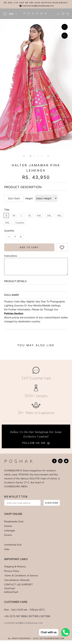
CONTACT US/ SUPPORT (18, 584)
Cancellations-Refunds (17, 580)
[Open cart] (68, 13)
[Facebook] (54, 461)
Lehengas (9, 530)
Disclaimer (11, 294)
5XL (7, 222)
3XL (49, 215)
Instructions (10, 255)
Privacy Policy (11, 571)
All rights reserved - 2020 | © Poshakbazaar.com (36, 638)
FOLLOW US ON (33, 442)
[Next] (48, 156)
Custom (19, 222)
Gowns (8, 535)
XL (29, 215)
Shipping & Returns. (15, 566)
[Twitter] (66, 461)
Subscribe (51, 503)
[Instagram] (60, 461)
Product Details (15, 281)
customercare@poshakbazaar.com (38, 6)
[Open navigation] (5, 13)
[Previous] (23, 156)
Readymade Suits (14, 521)
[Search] (58, 13)
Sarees (8, 526)
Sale (6, 549)
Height (29, 198)
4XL (59, 215)
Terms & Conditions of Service (21, 575)
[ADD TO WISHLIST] (62, 247)
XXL (39, 215)
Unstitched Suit (12, 544)
